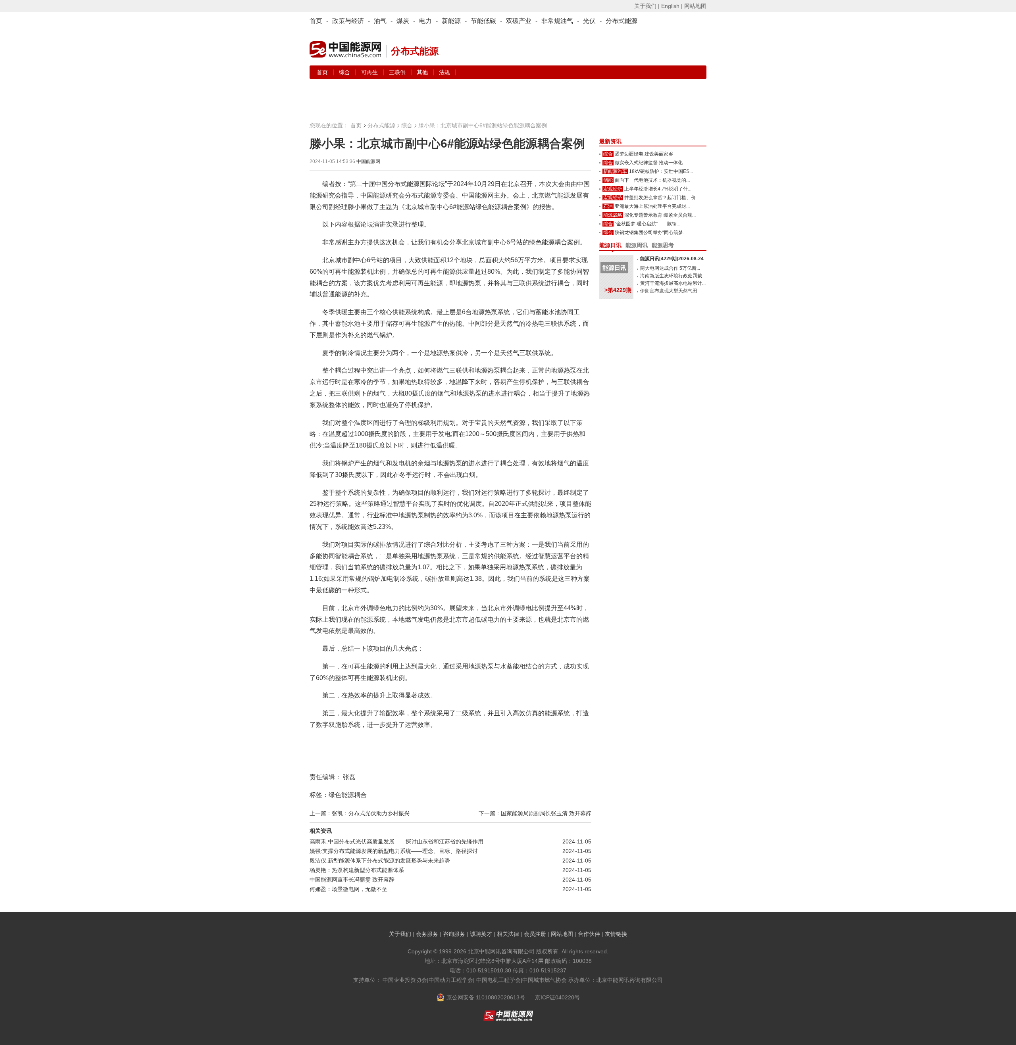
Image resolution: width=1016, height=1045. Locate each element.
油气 (380, 20)
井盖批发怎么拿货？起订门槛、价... (661, 197)
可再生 (370, 72)
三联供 (398, 72)
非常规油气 (557, 20)
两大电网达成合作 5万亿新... (670, 268)
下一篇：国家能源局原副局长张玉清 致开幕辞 (535, 813)
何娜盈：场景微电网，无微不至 (348, 889)
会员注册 (535, 934)
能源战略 (612, 215)
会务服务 (427, 934)
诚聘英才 (481, 934)
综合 (345, 72)
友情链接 (616, 934)
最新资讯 (610, 141)
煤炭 (402, 20)
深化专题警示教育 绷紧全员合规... (660, 215)
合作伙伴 (589, 934)
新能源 (451, 20)
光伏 (589, 20)
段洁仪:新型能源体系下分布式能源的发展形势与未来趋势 (380, 860)
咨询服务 (454, 934)
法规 (444, 72)
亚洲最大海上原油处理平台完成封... (652, 206)
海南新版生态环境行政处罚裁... (673, 276)
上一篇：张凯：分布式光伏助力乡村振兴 (360, 813)
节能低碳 (483, 20)
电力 (425, 20)
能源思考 (663, 245)
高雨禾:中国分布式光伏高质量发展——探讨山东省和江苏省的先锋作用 (396, 841)
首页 (316, 20)
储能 (608, 180)
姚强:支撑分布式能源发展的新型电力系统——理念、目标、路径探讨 (394, 851)
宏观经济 (612, 189)
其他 (423, 72)
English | (672, 6)
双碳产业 (518, 20)
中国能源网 (368, 161)
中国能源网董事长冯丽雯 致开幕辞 (352, 879)
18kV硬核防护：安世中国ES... (661, 171)
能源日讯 (610, 245)
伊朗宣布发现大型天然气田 (668, 291)
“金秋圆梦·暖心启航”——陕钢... (647, 224)
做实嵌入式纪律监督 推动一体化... (650, 162)
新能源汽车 (615, 171)
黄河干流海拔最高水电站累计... (673, 283)
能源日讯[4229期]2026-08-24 (672, 258)
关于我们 (400, 934)
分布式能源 (621, 20)
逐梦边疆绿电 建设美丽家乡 (644, 154)
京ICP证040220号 (557, 997)
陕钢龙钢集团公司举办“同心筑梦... (651, 232)
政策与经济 (348, 20)
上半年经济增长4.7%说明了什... (657, 189)
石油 (608, 206)
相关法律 (508, 934)
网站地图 (695, 6)
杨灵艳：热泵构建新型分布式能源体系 (357, 870)
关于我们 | (647, 6)
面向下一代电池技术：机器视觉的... (652, 180)
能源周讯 (636, 245)
